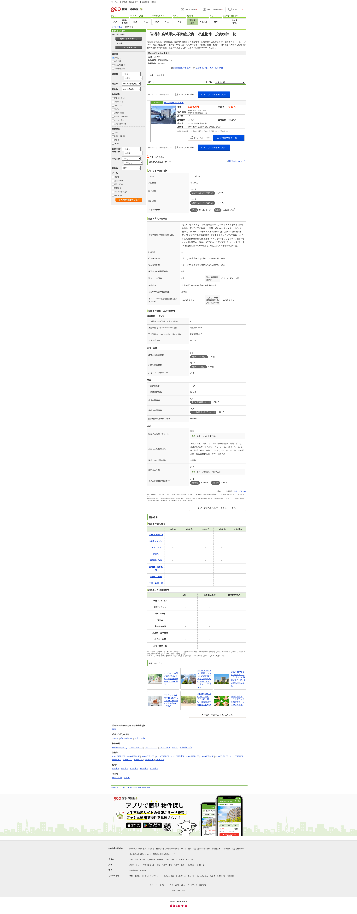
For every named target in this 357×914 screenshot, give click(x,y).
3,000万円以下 (148, 756)
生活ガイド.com (240, 491)
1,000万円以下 (118, 756)
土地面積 (116, 158)
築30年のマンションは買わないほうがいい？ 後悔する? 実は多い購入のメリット (238, 679)
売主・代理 (118, 181)
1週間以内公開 (119, 69)
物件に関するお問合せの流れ (199, 849)
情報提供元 (216, 849)
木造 (116, 133)
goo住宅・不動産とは (137, 849)
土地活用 (143, 870)
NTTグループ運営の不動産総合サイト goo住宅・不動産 (133, 2)
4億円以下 (149, 759)
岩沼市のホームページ (236, 161)
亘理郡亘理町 (140, 738)
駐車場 (181, 860)
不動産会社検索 (168, 876)
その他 (116, 144)
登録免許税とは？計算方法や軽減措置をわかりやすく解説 (237, 700)
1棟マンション (119, 102)
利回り (115, 84)
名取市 (115, 738)
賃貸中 (116, 177)
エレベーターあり (121, 192)
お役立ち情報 (113, 876)
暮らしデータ (181, 876)
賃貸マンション (171, 860)
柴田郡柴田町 (126, 738)
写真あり (117, 188)
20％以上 (154, 768)
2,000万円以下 (133, 756)
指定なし (117, 58)
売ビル (116, 109)
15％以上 (144, 768)
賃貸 (131, 860)
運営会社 (202, 885)
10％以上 (134, 768)
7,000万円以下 (207, 756)
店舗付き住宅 (119, 113)
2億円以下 (127, 759)
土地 (182, 865)
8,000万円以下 (221, 756)
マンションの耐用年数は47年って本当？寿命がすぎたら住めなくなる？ (171, 700)
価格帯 (115, 74)
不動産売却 (133, 870)
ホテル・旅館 (119, 120)
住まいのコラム (202, 876)
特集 (131, 876)
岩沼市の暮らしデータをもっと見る (218, 508)
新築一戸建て (162, 865)
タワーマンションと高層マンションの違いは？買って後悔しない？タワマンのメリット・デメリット (204, 678)
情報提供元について (119, 788)
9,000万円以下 (236, 756)
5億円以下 (159, 759)
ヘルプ (170, 885)
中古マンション (149, 865)
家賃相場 (189, 860)
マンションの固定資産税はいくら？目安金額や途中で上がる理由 (171, 678)
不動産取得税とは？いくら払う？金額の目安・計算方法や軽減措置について (204, 700)
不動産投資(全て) (119, 747)
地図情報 (230, 876)
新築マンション (135, 865)
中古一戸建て (174, 865)
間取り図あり (119, 184)
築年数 (115, 89)
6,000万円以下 (192, 756)
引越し (137, 876)
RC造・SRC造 (120, 136)
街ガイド (191, 876)
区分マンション (120, 98)
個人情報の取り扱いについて (140, 854)
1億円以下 (116, 759)
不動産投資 (190, 865)
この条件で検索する (127, 200)
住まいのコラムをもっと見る (218, 715)
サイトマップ (192, 885)
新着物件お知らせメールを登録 (209, 68)
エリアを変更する (128, 47)
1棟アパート (119, 105)
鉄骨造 (116, 140)
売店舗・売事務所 (121, 116)
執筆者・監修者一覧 (217, 876)
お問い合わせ (180, 885)
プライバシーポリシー (158, 885)
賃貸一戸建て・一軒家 (155, 860)
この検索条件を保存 (182, 68)
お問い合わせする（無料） (229, 137)
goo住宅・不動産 (115, 848)
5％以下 (115, 768)
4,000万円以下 (162, 756)
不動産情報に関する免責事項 (139, 788)
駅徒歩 (115, 168)
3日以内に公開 (119, 65)
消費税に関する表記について (164, 854)
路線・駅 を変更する (128, 39)
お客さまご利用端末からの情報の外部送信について (167, 849)
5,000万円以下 (177, 756)
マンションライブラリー (151, 876)
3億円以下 (138, 759)
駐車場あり (118, 195)
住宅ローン (200, 865)
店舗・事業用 (140, 860)
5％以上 (124, 768)
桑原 (114, 729)
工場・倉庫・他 (120, 124)
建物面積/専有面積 (116, 150)
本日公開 (117, 61)
